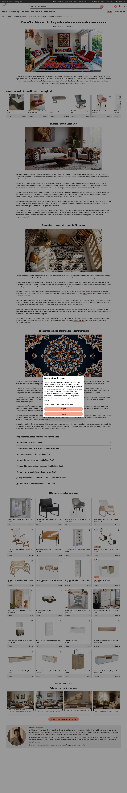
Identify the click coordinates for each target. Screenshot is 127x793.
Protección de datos (49, 404)
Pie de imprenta (60, 404)
